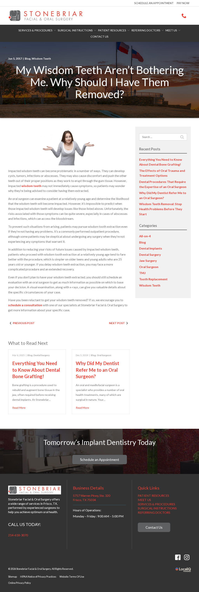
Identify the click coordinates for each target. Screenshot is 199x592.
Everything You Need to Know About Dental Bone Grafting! (36, 369)
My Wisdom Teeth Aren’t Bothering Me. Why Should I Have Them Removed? (100, 82)
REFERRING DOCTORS (154, 512)
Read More (18, 407)
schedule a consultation (25, 305)
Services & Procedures (35, 30)
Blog (28, 58)
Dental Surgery (41, 355)
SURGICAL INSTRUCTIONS (157, 508)
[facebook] (178, 557)
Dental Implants (150, 248)
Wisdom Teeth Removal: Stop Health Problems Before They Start (160, 209)
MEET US (144, 500)
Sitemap (12, 576)
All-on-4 (145, 236)
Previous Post (24, 323)
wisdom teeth (31, 186)
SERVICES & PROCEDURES (156, 504)
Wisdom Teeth (41, 58)
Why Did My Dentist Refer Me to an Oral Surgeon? (97, 369)
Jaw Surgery (148, 260)
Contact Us (99, 36)
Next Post (117, 323)
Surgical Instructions (75, 30)
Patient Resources (112, 30)
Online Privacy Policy (19, 582)
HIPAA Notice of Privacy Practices (38, 576)
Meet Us (171, 30)
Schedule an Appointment (154, 3)
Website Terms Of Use (71, 576)
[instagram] (186, 557)
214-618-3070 (18, 535)
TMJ (142, 273)
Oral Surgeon (104, 355)
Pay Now (183, 3)
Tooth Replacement (153, 279)
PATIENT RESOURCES (153, 495)
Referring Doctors (145, 30)
